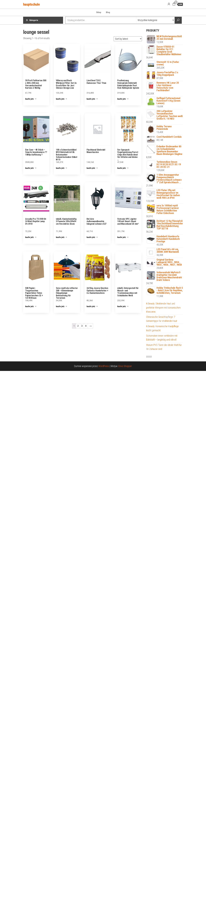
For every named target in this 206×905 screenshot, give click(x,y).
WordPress (103, 366)
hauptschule (31, 4)
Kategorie (33, 20)
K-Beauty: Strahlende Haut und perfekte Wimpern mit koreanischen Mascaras (163, 307)
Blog (108, 12)
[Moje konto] (169, 4)
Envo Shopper (125, 366)
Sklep (98, 12)
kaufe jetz (29, 99)
